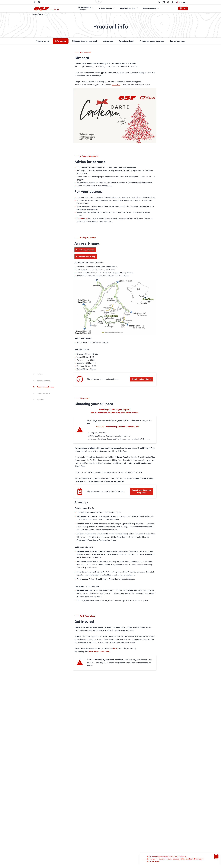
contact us (116, 85)
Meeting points (42, 41)
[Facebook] (34, 2)
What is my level (126, 41)
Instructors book (177, 41)
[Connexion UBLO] (2, 863)
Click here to (82, 218)
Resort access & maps (45, 387)
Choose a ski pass (43, 393)
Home (35, 14)
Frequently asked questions (152, 41)
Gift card (40, 374)
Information (60, 41)
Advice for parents (43, 381)
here (115, 648)
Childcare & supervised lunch (84, 41)
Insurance (40, 399)
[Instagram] (38, 2)
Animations (108, 41)
